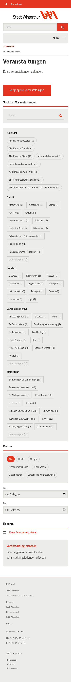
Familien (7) (14, 403)
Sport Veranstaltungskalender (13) (25, 179)
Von (5, 488)
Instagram (13, 668)
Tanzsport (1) (37, 291)
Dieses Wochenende (18, 467)
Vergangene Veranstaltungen (27, 90)
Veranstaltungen (11, 51)
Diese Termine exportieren (23, 532)
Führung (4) (30, 212)
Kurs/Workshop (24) (19, 348)
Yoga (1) (32, 299)
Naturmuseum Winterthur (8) (23, 172)
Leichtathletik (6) (17, 291)
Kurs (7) (36, 340)
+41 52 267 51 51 (26, 596)
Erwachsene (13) (43, 395)
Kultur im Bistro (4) (18, 228)
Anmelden (16, 4)
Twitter (12, 664)
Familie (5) (14, 212)
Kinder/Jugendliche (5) (20, 426)
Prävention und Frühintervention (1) (25, 236)
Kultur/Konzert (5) (18, 340)
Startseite (8, 46)
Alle (10, 459)
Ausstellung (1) (36, 205)
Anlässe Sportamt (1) (19, 316)
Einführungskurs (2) (18, 324)
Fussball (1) (52, 275)
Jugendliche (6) (50, 411)
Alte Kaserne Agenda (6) (20, 148)
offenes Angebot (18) (45, 348)
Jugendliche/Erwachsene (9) (22, 418)
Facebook (13, 660)
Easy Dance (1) (33, 275)
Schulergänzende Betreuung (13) (24, 252)
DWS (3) (56, 316)
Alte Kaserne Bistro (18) (20, 156)
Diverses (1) (14, 275)
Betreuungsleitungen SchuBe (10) (25, 379)
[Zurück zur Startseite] (35, 16)
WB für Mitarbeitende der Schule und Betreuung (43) (34, 187)
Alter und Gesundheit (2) (49, 156)
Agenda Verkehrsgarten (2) (21, 140)
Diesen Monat (15, 474)
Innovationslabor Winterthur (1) (23, 164)
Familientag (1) (39, 332)
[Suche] (62, 27)
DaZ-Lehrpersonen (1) (19, 395)
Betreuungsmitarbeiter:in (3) (22, 387)
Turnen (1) (54, 291)
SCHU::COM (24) (17, 244)
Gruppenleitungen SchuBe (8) (23, 411)
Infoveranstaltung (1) (19, 220)
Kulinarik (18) (41, 220)
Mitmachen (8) (40, 228)
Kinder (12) (47, 418)
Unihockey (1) (15, 299)
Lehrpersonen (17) (45, 426)
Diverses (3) (40, 316)
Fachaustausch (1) (17, 332)
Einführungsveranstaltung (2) (47, 324)
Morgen (33, 459)
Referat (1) (14, 355)
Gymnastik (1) (15, 283)
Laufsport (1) (55, 283)
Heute (21, 459)
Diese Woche (40, 467)
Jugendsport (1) (35, 283)
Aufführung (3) (16, 205)
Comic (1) (53, 205)
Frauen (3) (31, 403)
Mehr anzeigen (16, 259)
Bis (4, 503)
